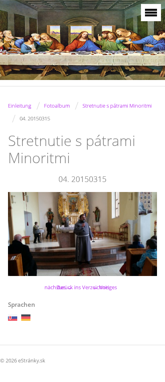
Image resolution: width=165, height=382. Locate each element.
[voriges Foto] (21, 234)
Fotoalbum (57, 105)
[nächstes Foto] (144, 234)
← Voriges (105, 287)
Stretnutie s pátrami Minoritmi (117, 105)
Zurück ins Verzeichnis (82, 287)
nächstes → (58, 287)
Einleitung (19, 105)
